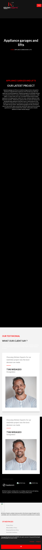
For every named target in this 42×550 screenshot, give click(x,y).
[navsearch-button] (4, 14)
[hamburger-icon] (39, 5)
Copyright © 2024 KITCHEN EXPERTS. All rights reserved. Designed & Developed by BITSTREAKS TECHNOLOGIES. (20, 537)
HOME (12, 50)
